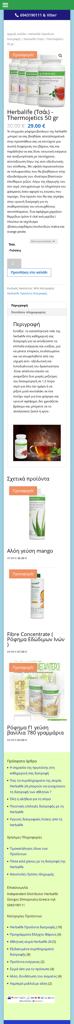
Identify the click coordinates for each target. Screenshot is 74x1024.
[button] (60, 55)
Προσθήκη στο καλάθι (29, 272)
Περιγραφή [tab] (19, 305)
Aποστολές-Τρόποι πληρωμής (32, 874)
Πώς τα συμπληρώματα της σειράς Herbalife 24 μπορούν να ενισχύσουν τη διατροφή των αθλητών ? (37, 786)
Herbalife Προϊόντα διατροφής (27, 293)
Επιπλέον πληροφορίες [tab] (28, 312)
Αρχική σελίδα (16, 34)
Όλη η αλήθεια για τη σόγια (30, 799)
